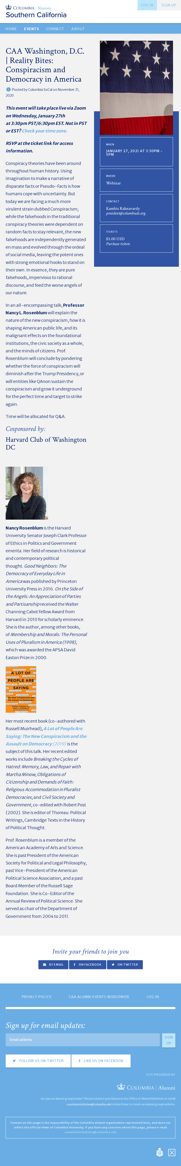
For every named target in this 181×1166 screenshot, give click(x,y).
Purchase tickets (118, 244)
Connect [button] (55, 29)
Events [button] (31, 29)
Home (11, 29)
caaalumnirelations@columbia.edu (89, 1104)
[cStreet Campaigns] (171, 1151)
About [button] (78, 29)
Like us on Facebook (103, 1061)
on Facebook (90, 964)
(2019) (46, 736)
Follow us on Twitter (41, 1061)
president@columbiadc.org (125, 213)
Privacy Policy (37, 997)
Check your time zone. (44, 131)
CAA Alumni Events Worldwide (99, 997)
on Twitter (127, 964)
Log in (147, 5)
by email (56, 964)
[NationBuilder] (162, 1151)
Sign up (169, 5)
